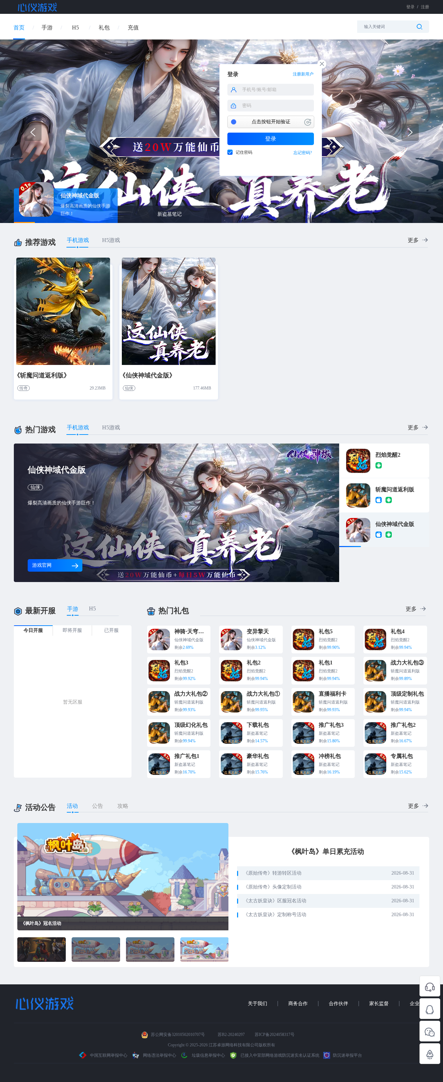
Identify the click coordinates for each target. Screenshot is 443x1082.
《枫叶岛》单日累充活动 (326, 851)
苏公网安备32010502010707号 (178, 1034)
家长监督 (379, 1003)
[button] (410, 132)
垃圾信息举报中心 (208, 1055)
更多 (413, 240)
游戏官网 (42, 565)
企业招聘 (419, 1003)
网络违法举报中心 (159, 1055)
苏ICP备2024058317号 (275, 1034)
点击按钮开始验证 (271, 121)
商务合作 (298, 1003)
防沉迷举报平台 (347, 1055)
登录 (270, 139)
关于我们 (257, 1003)
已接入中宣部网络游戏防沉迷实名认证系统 (279, 1055)
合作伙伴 (338, 1003)
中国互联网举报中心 (108, 1055)
